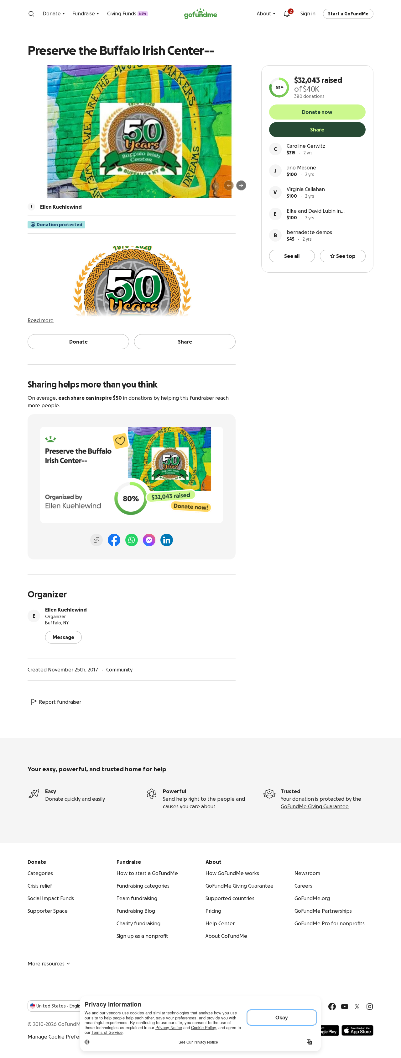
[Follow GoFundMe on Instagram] (369, 1006)
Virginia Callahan (306, 189)
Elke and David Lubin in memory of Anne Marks (314, 211)
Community (119, 669)
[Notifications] (286, 14)
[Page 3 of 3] (49, 188)
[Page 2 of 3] (45, 188)
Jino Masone (301, 167)
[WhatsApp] (131, 540)
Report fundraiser (60, 702)
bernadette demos (309, 232)
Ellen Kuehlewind (66, 609)
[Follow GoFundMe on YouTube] (344, 1006)
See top (346, 256)
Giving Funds (126, 13)
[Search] (31, 14)
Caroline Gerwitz (306, 146)
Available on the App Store (357, 1030)
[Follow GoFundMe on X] (357, 1006)
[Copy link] (96, 540)
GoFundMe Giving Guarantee (315, 806)
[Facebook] (114, 540)
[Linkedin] (166, 540)
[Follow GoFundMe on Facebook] (332, 1006)
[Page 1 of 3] (38, 188)
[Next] (241, 185)
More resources (46, 963)
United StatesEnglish (60, 1005)
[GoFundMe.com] (200, 13)
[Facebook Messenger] (149, 540)
